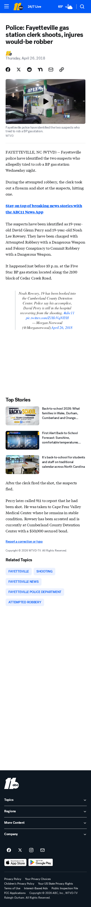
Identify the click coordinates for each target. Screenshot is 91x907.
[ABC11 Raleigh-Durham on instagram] (31, 850)
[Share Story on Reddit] (29, 69)
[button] (6, 6)
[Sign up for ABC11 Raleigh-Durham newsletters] (42, 850)
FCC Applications (15, 893)
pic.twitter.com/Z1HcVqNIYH (47, 317)
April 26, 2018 (61, 327)
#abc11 (69, 312)
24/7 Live (34, 6)
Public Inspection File (65, 888)
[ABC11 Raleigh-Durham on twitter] (20, 850)
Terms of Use (12, 888)
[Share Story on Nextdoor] (40, 69)
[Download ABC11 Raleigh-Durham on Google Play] (40, 862)
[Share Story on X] (19, 69)
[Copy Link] (62, 69)
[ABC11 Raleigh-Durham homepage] (18, 6)
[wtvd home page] (11, 783)
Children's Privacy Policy (19, 883)
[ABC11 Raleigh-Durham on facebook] (9, 850)
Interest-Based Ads (36, 888)
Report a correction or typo (24, 541)
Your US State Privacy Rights (55, 883)
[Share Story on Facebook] (8, 69)
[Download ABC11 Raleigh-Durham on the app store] (15, 862)
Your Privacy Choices (38, 879)
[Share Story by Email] (51, 69)
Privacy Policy (12, 879)
